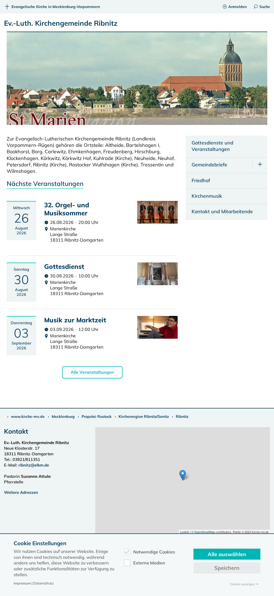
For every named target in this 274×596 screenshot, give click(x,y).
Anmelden (237, 6)
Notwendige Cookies (154, 552)
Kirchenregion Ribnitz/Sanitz (144, 416)
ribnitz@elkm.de (33, 465)
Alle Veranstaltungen (92, 372)
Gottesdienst (64, 266)
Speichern (226, 567)
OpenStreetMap (204, 532)
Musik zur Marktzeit (75, 320)
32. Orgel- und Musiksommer (66, 209)
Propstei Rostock (97, 416)
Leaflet (184, 532)
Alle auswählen (227, 554)
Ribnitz (182, 416)
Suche (264, 6)
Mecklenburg (63, 416)
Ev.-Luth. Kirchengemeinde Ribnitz (60, 23)
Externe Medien (149, 563)
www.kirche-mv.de (28, 416)
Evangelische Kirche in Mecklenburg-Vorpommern (56, 6)
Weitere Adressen (21, 492)
